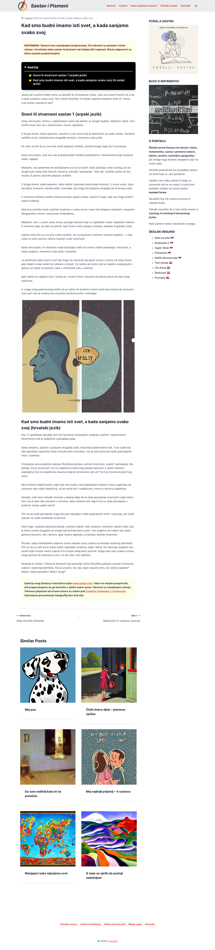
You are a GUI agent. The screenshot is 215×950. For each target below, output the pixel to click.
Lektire (123, 5)
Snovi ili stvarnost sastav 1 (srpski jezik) (60, 75)
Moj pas (30, 709)
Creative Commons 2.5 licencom (106, 591)
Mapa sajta (135, 924)
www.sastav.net (82, 583)
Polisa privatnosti (115, 924)
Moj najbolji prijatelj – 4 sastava (108, 791)
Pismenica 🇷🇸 (163, 252)
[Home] (22, 18)
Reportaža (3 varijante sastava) (121, 618)
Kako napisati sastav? (144, 5)
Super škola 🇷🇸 (164, 247)
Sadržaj (32, 67)
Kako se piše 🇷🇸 (164, 237)
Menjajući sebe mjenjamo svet (46, 873)
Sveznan (113, 941)
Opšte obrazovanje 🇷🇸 (168, 257)
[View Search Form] (195, 5)
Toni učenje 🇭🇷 (163, 262)
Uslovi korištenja (90, 924)
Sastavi (111, 5)
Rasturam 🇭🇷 (162, 272)
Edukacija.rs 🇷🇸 (164, 242)
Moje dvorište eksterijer (30, 618)
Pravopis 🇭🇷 (162, 277)
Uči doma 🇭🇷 (162, 267)
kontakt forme (157, 192)
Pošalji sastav (169, 5)
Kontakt (185, 5)
